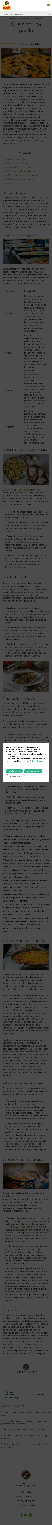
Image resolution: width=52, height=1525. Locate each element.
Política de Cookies (38, 761)
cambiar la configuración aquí (24, 759)
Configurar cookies (15, 777)
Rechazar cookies (33, 771)
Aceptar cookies (14, 771)
